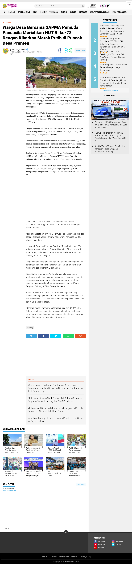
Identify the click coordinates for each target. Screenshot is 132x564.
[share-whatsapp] (71, 50)
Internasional (24, 12)
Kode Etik (74, 557)
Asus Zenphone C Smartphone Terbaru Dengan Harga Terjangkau (113, 67)
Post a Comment (9, 491)
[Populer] (108, 6)
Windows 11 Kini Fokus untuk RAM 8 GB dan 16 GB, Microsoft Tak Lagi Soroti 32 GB (111, 125)
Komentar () (80, 50)
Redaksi (44, 557)
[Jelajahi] (129, 3)
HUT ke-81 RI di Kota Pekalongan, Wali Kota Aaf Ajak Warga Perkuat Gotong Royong (112, 55)
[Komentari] (80, 336)
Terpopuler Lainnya (110, 90)
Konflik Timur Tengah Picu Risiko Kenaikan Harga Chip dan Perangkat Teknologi (110, 149)
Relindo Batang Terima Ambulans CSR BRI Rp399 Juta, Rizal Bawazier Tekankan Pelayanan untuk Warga (112, 44)
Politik (43, 12)
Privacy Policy (85, 557)
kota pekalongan (120, 12)
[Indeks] (103, 6)
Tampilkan (80, 484)
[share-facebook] (60, 50)
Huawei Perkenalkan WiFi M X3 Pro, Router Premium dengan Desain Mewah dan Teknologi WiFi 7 (110, 137)
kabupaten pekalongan (100, 12)
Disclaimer (53, 557)
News (35, 12)
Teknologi (54, 12)
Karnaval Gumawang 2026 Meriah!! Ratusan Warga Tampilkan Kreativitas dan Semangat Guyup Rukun (112, 29)
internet (83, 12)
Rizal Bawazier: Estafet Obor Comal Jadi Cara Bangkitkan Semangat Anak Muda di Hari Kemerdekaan (113, 81)
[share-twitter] (66, 50)
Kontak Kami (64, 557)
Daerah (12, 12)
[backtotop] (66, 532)
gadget (73, 12)
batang (64, 12)
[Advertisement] (13, 95)
